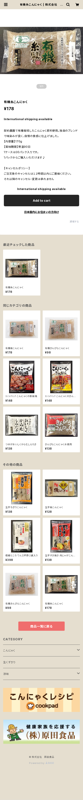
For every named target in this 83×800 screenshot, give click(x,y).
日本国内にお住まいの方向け (41, 212)
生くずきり (9, 662)
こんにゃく (9, 650)
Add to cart (41, 200)
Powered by (37, 763)
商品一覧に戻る (41, 626)
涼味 (6, 673)
